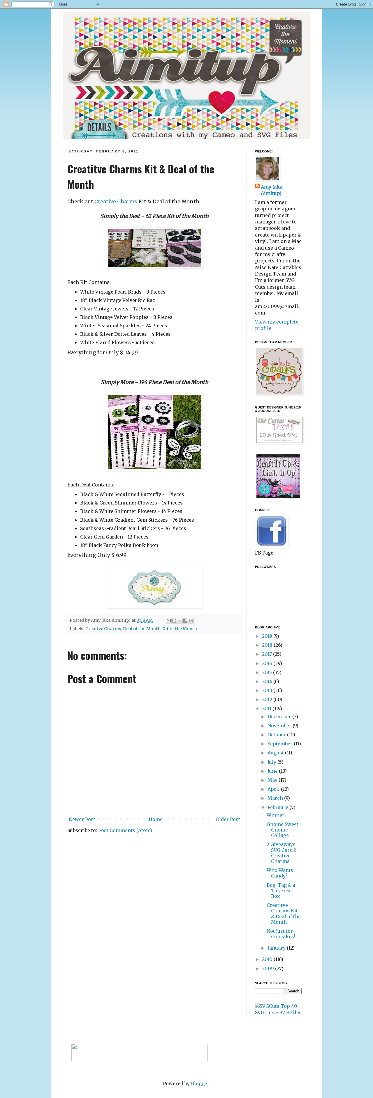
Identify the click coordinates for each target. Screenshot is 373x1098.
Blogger (200, 1083)
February (278, 807)
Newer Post (82, 819)
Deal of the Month (142, 628)
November (280, 726)
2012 (267, 699)
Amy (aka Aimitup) (271, 190)
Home (156, 819)
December (280, 716)
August (276, 753)
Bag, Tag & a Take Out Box (281, 890)
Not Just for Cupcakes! (281, 933)
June (273, 771)
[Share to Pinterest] (191, 620)
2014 (267, 681)
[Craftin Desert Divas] (278, 496)
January (277, 948)
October (277, 735)
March (276, 798)
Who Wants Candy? (280, 873)
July (272, 762)
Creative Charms (115, 201)
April (274, 789)
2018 (268, 645)
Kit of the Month (179, 628)
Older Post (228, 819)
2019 (267, 636)
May (273, 780)
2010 (268, 959)
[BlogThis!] (174, 620)
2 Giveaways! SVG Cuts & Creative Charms (282, 852)
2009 (268, 968)
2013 (267, 690)
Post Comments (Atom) (125, 830)
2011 (267, 708)
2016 (267, 663)
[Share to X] (180, 620)
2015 (267, 672)
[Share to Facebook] (185, 620)
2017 (267, 654)
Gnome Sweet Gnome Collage (282, 829)
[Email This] (169, 620)
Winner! (276, 815)
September (281, 744)
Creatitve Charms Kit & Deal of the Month (284, 913)
